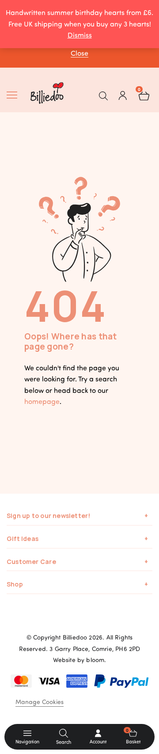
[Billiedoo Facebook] (68, 618)
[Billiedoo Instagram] (90, 618)
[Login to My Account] (122, 95)
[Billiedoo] (54, 93)
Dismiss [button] (80, 34)
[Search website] (103, 95)
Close (79, 53)
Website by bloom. (79, 659)
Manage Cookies (39, 701)
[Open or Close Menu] (15, 95)
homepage (42, 401)
